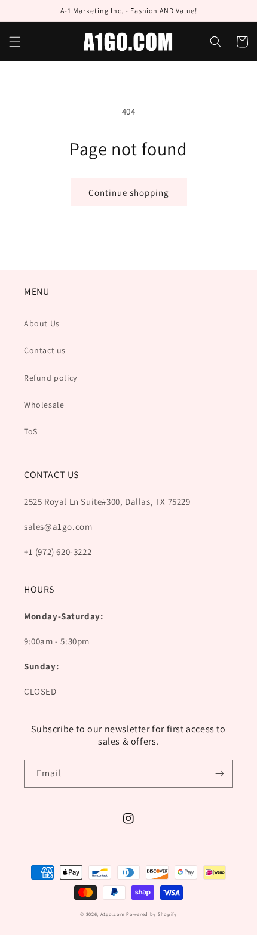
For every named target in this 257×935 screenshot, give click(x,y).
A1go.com (112, 914)
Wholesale (44, 404)
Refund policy (50, 377)
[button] (15, 42)
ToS (31, 431)
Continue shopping (128, 192)
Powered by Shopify (151, 914)
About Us (42, 323)
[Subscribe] (219, 774)
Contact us (45, 350)
